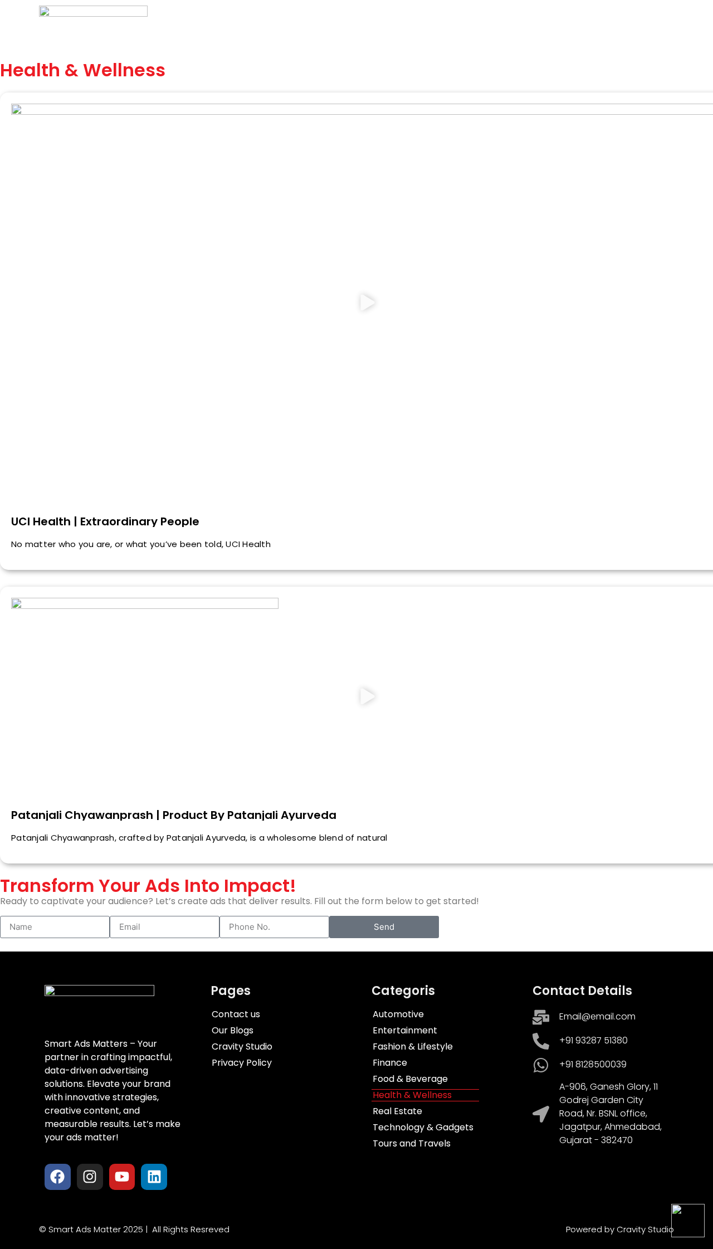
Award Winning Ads (403, 23)
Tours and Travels (412, 1144)
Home (244, 23)
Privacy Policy (242, 1063)
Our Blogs (232, 1030)
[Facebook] (58, 1177)
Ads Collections (311, 23)
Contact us (612, 23)
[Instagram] (90, 1177)
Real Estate (397, 1111)
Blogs (477, 23)
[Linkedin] (154, 1177)
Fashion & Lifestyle (413, 1047)
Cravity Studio (539, 23)
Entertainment (405, 1030)
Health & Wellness (412, 1095)
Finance (390, 1063)
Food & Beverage (410, 1079)
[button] (368, 304)
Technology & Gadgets (423, 1127)
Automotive (398, 1014)
